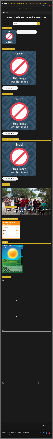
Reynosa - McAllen (8, 224)
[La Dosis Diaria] (3, 12)
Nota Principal (8, 207)
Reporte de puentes (9, 222)
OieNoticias (16, 213)
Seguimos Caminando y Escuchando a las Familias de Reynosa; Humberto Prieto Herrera (27, 210)
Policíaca (14, 207)
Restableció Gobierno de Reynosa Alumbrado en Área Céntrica (21, 3)
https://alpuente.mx (11, 237)
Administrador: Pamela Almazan (26, 9)
